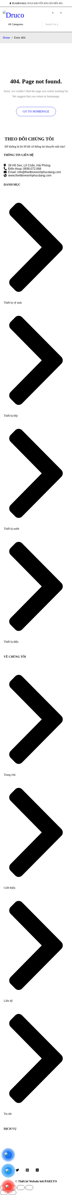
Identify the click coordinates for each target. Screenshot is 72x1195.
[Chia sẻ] (21, 1187)
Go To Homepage (36, 111)
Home (6, 37)
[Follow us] (17, 1170)
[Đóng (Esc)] (29, 1187)
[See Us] (27, 1170)
